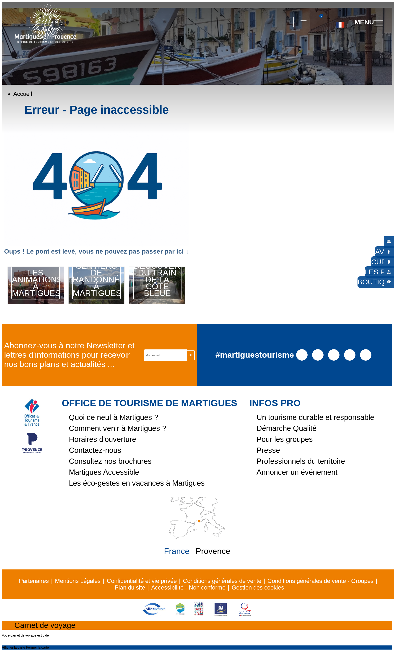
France (176, 551)
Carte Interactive (303, 17)
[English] (355, 42)
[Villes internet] (153, 615)
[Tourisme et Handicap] (220, 615)
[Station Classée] (180, 615)
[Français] (340, 23)
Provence (213, 551)
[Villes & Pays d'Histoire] (199, 615)
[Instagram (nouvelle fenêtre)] (318, 354)
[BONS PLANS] (389, 241)
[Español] (345, 42)
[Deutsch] (334, 42)
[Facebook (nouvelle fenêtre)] (302, 354)
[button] (285, 22)
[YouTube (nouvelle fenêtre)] (334, 354)
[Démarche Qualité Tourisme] (245, 615)
